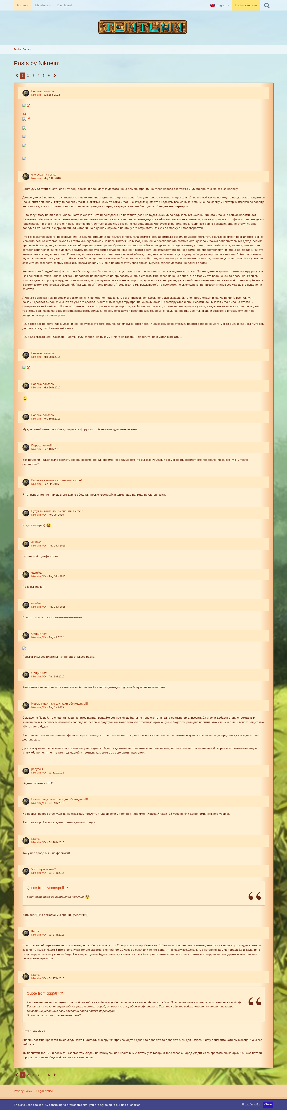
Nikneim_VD (38, 514)
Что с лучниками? (43, 869)
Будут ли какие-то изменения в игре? (57, 480)
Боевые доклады (42, 91)
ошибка (36, 542)
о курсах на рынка (43, 174)
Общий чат (38, 633)
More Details (251, 1104)
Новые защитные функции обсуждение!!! (59, 703)
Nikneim (36, 94)
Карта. (35, 838)
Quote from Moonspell (45, 888)
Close (268, 1104)
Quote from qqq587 (43, 993)
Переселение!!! (42, 445)
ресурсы (37, 769)
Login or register (246, 5)
